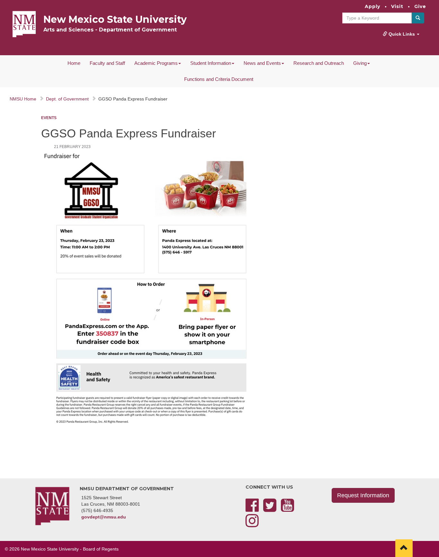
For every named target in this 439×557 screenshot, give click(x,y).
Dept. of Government (67, 98)
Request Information (363, 495)
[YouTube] (287, 509)
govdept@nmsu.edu (103, 516)
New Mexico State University (115, 19)
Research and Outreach (318, 63)
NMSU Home (23, 98)
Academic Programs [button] (156, 63)
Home (73, 63)
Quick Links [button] (401, 34)
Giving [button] (360, 63)
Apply (372, 6)
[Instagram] (252, 524)
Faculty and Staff (107, 63)
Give (420, 6)
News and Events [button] (262, 63)
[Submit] (417, 18)
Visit (397, 6)
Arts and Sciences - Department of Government (110, 30)
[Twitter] (269, 509)
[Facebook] (252, 509)
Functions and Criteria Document (218, 79)
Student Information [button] (210, 63)
